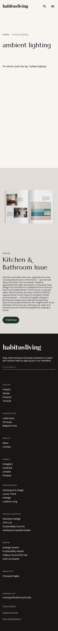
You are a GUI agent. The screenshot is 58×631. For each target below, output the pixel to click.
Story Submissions (12, 619)
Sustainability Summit (14, 526)
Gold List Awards (11, 559)
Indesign (7, 498)
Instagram (8, 464)
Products (7, 397)
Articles (6, 393)
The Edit (7, 401)
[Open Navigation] (52, 6)
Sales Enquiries (10, 612)
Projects (6, 389)
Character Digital (11, 576)
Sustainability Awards (13, 551)
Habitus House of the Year (15, 555)
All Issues (7, 422)
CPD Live (7, 522)
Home (6, 34)
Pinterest (7, 475)
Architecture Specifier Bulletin (17, 530)
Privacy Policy (9, 606)
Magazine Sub (10, 426)
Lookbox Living (10, 501)
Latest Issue (8, 418)
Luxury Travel (9, 494)
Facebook (7, 468)
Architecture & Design (13, 490)
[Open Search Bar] (44, 6)
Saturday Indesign (12, 519)
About (5, 443)
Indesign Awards (11, 547)
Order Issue (10, 320)
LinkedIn (7, 472)
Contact (7, 447)
